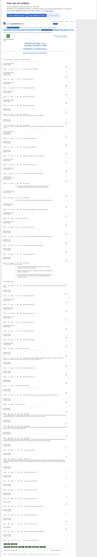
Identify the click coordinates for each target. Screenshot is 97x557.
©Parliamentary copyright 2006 (10, 550)
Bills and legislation (30, 32)
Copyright (39, 554)
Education (54, 27)
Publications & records (47, 30)
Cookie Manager (56, 554)
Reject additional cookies (37, 15)
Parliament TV (56, 30)
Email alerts (60, 21)
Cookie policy (50, 554)
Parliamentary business (13, 27)
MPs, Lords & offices (25, 27)
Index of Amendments (61, 37)
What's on (23, 30)
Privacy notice (45, 554)
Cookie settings (53, 15)
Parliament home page (12, 32)
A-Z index (5, 554)
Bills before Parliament (39, 32)
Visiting (49, 27)
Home (5, 27)
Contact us (72, 21)
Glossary (9, 554)
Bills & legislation (30, 30)
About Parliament (35, 27)
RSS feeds (66, 21)
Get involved (43, 27)
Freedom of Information (21, 554)
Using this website (33, 554)
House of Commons (8, 30)
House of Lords (16, 30)
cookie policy (49, 11)
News (61, 30)
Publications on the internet (60, 35)
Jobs (28, 554)
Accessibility (54, 21)
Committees (38, 30)
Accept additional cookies (16, 15)
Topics (65, 30)
